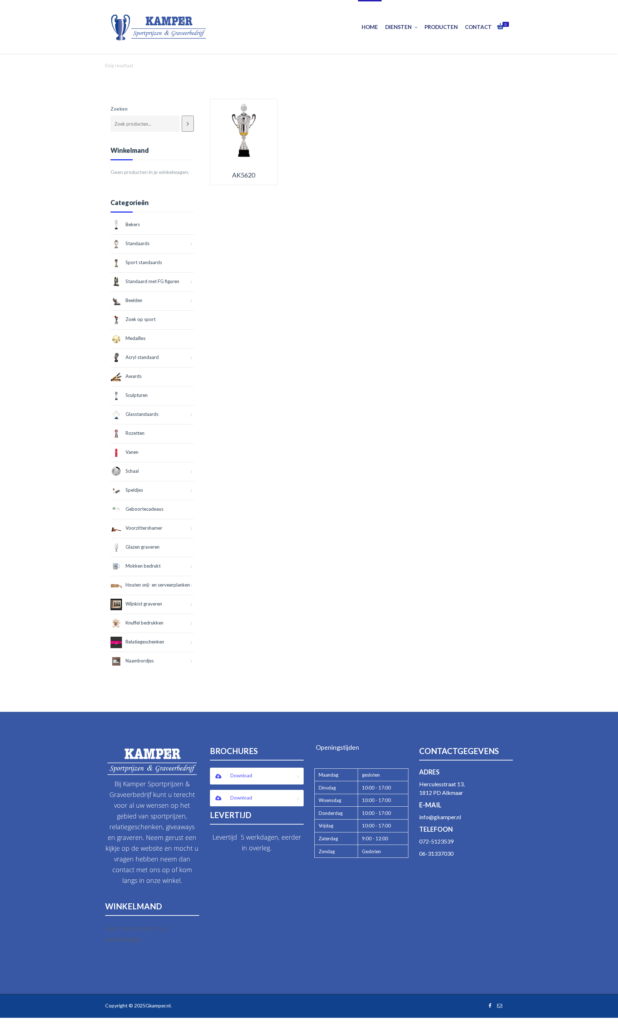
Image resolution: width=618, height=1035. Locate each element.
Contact (478, 27)
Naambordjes (140, 661)
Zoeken (119, 109)
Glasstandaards (142, 414)
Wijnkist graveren (144, 604)
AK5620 (243, 175)
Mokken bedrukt (143, 566)
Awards (134, 376)
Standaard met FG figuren (152, 281)
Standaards (137, 243)
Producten (441, 27)
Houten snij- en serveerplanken (158, 585)
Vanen (132, 452)
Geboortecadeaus (144, 509)
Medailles (136, 338)
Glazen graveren (143, 547)
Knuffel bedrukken (144, 623)
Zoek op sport (141, 319)
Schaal (132, 471)
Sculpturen (137, 395)
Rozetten (135, 433)
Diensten (398, 27)
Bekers (133, 224)
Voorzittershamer (144, 528)
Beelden (134, 300)
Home (370, 27)
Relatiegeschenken (145, 642)
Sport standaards (144, 262)
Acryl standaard (142, 357)
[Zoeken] (187, 124)
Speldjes (134, 490)
